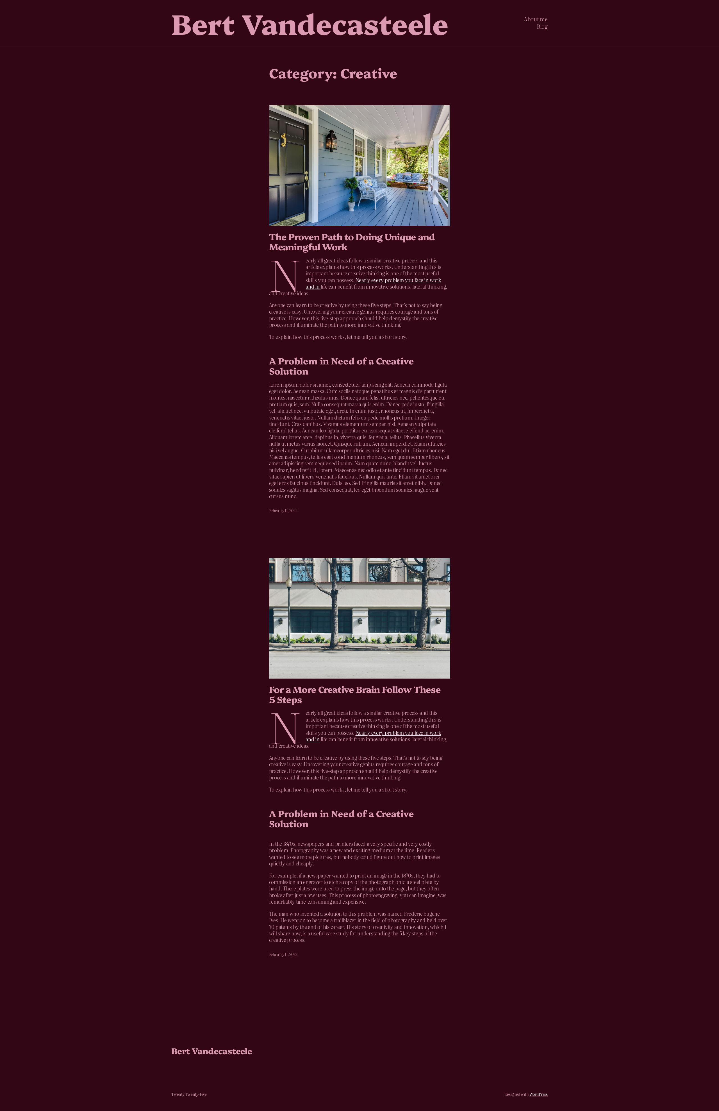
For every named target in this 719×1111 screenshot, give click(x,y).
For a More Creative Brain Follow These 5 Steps (355, 694)
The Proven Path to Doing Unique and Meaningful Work (351, 241)
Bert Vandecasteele (309, 22)
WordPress (538, 1094)
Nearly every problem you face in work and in (373, 283)
